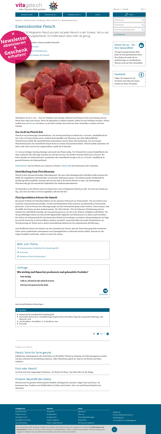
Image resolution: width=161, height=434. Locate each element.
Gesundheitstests (21, 423)
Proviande (24, 252)
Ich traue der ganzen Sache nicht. (34, 285)
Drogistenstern (52, 414)
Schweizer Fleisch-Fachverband (32, 256)
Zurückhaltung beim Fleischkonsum (32, 51)
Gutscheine (50, 412)
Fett (17, 152)
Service (50, 408)
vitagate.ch (20, 408)
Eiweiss (32, 123)
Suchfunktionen (119, 34)
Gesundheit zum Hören (23, 420)
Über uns (116, 9)
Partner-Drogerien (53, 420)
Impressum (82, 412)
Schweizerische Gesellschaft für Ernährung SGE (39, 248)
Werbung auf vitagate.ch (86, 423)
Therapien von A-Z (21, 417)
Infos (80, 408)
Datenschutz (82, 420)
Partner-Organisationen (55, 423)
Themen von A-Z (20, 414)
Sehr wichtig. (25, 276)
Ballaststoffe (66, 165)
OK (114, 429)
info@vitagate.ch (130, 420)
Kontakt (125, 9)
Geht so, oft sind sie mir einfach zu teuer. (37, 280)
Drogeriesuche (52, 417)
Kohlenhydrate (21, 165)
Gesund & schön (20, 412)
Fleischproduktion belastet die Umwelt (33, 55)
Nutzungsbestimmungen (86, 417)
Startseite (18, 20)
